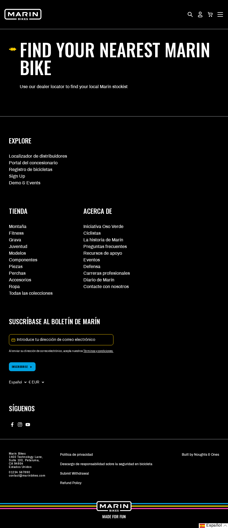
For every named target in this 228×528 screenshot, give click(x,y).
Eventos (91, 259)
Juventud (18, 246)
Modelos (17, 253)
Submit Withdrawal (74, 473)
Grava (15, 239)
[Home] (22, 14)
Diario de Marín (98, 279)
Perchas (17, 273)
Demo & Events (24, 182)
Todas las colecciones (31, 293)
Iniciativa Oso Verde (103, 226)
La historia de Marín (103, 239)
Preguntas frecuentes (105, 246)
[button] (210, 14)
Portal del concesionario (33, 162)
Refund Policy (70, 483)
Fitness (16, 233)
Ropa (14, 286)
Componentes (23, 259)
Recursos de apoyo (102, 253)
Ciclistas (92, 233)
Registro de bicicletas (30, 169)
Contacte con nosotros (106, 286)
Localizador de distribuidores (38, 156)
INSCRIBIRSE (20, 367)
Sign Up (17, 176)
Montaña (17, 226)
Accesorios (20, 279)
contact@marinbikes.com (27, 475)
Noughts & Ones (206, 455)
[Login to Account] (200, 14)
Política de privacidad (76, 455)
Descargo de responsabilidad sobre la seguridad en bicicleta (106, 464)
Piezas (16, 266)
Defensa (91, 266)
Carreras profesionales (106, 273)
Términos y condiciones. (98, 351)
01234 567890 (19, 472)
